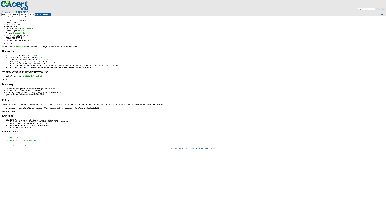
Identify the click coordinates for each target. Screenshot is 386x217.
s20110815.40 (33, 55)
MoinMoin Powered (176, 148)
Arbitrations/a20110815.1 (42, 14)
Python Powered (189, 148)
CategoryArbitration (13, 137)
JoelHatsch (21, 31)
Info (13, 17)
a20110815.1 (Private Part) (32, 76)
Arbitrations (7, 12)
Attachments (19, 17)
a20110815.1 (21, 12)
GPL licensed (200, 148)
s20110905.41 (43, 60)
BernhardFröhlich (28, 28)
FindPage (15, 14)
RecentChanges (6, 14)
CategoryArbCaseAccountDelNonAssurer (21, 140)
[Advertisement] (361, 4)
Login (382, 14)
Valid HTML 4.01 (210, 148)
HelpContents (24, 14)
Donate (31, 14)
